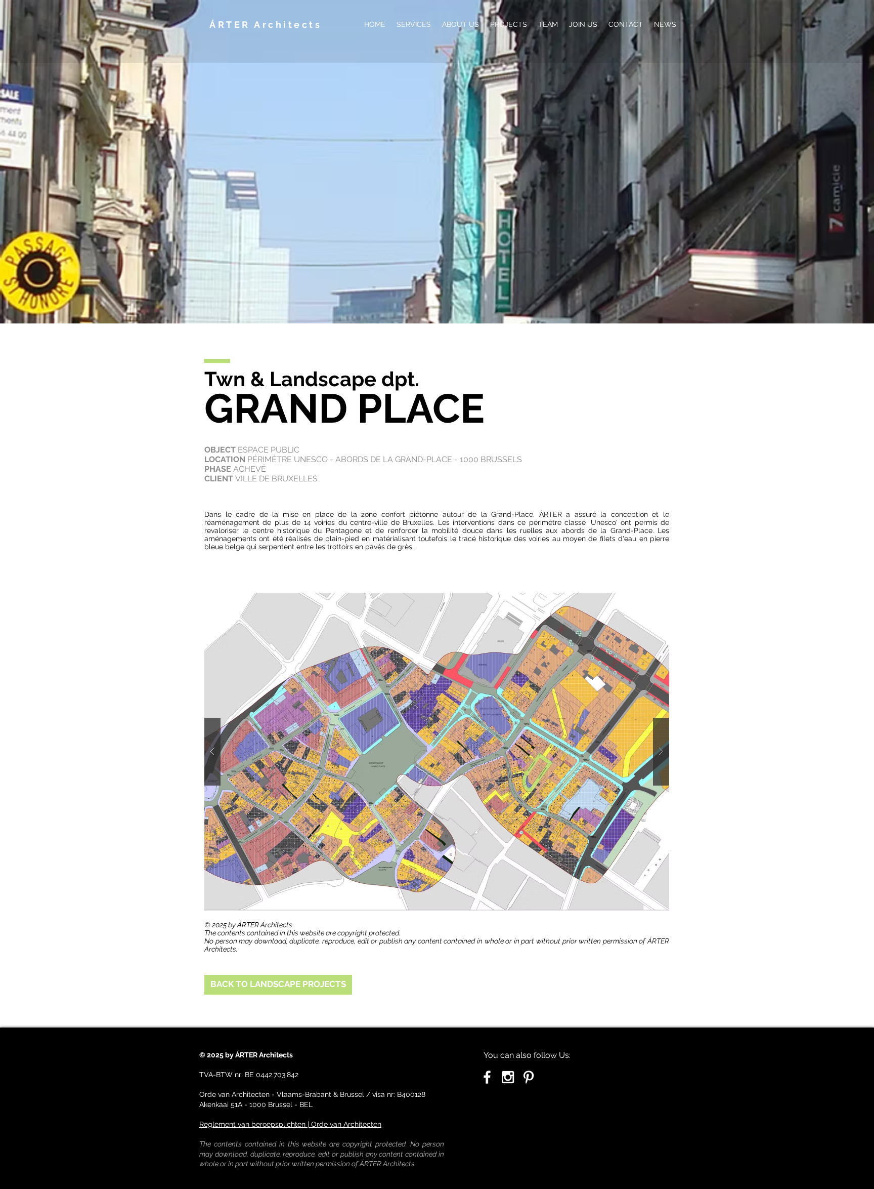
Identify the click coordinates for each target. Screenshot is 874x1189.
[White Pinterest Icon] (528, 1077)
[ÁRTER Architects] (507, 1077)
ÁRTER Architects (265, 24)
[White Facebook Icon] (487, 1077)
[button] (436, 752)
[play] (645, 601)
